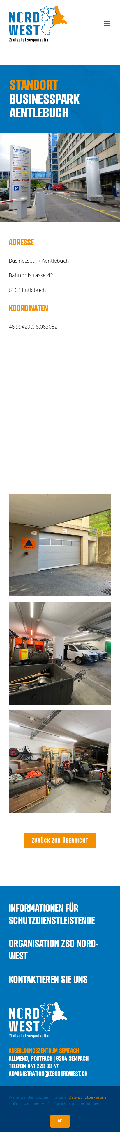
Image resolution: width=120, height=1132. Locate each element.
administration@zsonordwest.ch (48, 1073)
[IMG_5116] (60, 712)
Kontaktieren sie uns (48, 979)
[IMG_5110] (60, 496)
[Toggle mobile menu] (107, 23)
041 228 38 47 (43, 1066)
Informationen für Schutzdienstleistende (52, 913)
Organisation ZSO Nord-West (53, 949)
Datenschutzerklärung (87, 1097)
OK (60, 1121)
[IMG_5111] (60, 604)
